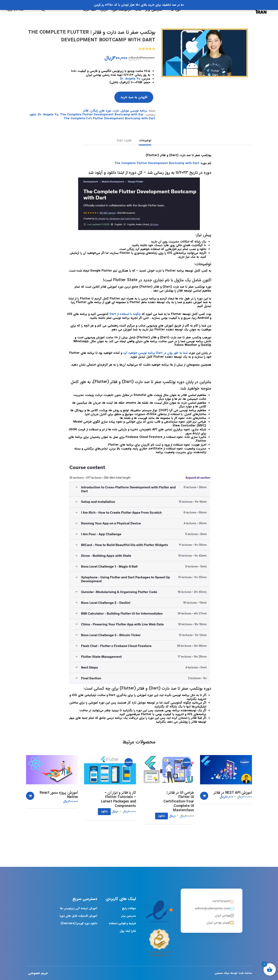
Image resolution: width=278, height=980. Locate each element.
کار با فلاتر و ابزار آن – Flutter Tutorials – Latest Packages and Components (118, 799)
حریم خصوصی (38, 973)
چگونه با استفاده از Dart (125, 314)
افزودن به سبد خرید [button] (204, 796)
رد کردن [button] (99, 4)
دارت (116, 110)
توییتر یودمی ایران (218, 922)
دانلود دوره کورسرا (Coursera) (79, 923)
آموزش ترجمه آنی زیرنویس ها (78, 908)
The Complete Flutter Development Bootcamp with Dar (101, 114)
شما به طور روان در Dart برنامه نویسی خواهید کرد (155, 353)
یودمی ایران (222, 915)
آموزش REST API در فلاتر (233, 793)
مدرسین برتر (128, 916)
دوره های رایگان (100, 110)
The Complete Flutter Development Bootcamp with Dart (156, 163)
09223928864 (221, 901)
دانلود (161, 815)
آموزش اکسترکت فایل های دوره (78, 916)
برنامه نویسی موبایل (134, 110)
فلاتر (86, 110)
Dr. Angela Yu (130, 78)
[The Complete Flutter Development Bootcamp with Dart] (204, 52)
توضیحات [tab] (145, 141)
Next (252, 28)
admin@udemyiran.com (212, 908)
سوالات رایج (129, 908)
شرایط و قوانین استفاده (122, 923)
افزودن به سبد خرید (133, 97)
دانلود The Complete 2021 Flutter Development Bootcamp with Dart (92, 116)
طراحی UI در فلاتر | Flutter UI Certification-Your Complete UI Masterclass (178, 802)
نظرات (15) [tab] (124, 141)
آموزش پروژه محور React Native (59, 795)
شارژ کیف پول (128, 931)
